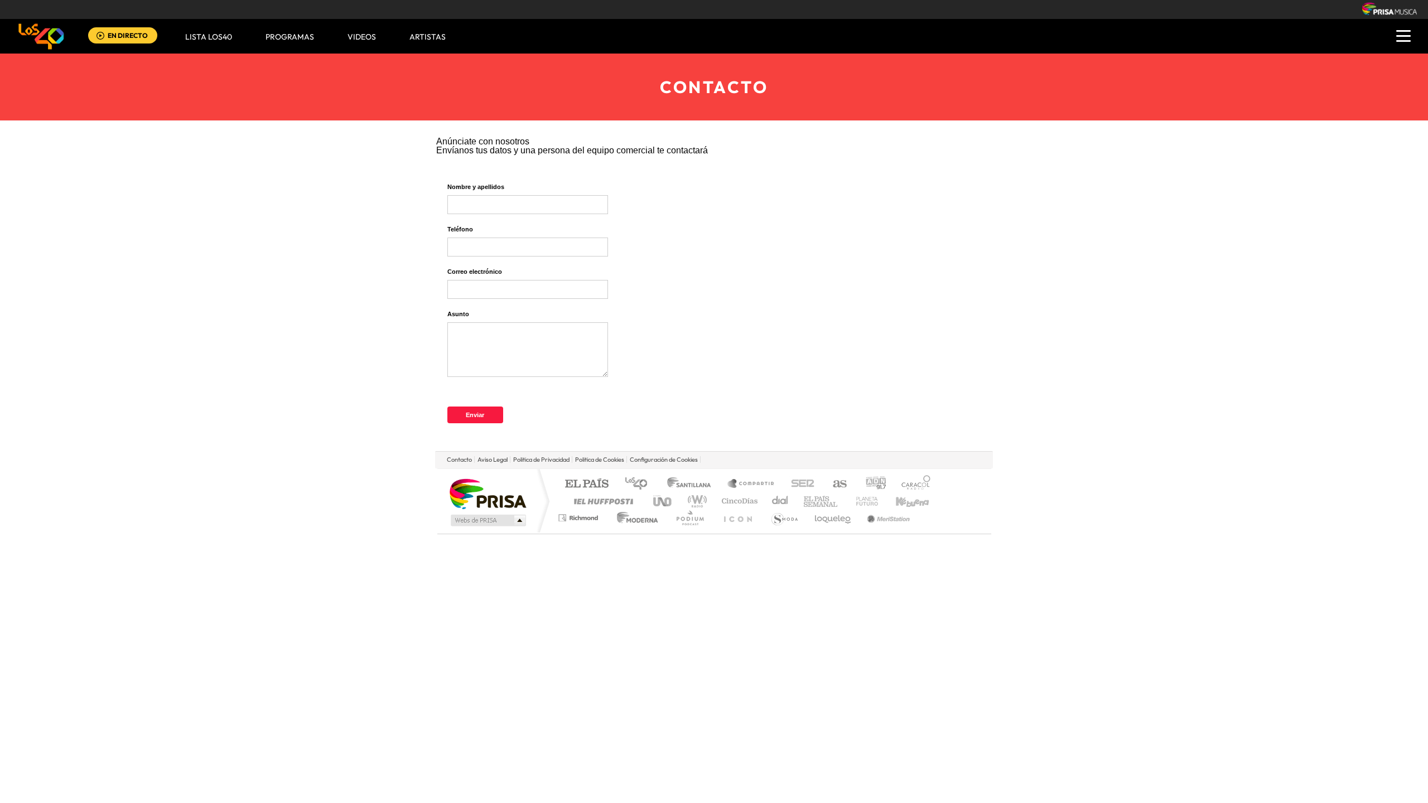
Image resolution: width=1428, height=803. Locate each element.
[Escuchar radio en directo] (100, 36)
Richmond (579, 518)
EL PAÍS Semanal (821, 501)
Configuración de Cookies (664, 459)
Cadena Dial (780, 501)
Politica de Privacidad (541, 459)
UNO (663, 501)
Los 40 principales (640, 484)
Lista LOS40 (208, 37)
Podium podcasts (689, 518)
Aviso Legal (492, 459)
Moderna (634, 518)
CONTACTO (714, 87)
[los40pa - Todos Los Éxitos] (41, 36)
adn (871, 484)
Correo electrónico (474, 271)
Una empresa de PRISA (487, 493)
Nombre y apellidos (475, 186)
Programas (290, 37)
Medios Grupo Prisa (487, 520)
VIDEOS (362, 37)
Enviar (475, 415)
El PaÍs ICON (737, 518)
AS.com (834, 484)
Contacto (459, 459)
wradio (695, 501)
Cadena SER (799, 484)
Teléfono (460, 229)
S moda (784, 518)
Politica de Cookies (599, 459)
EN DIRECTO (128, 35)
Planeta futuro (862, 501)
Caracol (912, 484)
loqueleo (833, 518)
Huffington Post (601, 501)
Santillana (692, 484)
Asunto (458, 314)
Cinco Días (738, 501)
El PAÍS (586, 484)
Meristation (887, 518)
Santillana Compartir (751, 484)
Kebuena (902, 501)
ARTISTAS (427, 37)
